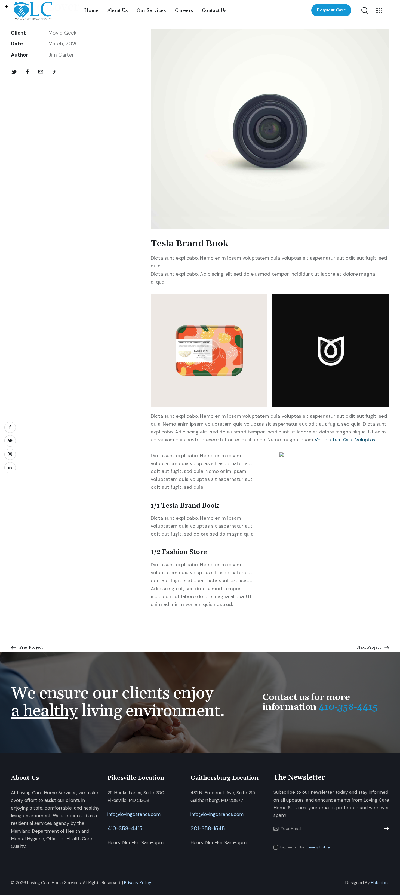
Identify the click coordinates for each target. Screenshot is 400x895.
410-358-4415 (124, 828)
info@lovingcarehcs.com (134, 814)
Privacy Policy (318, 847)
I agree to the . (305, 847)
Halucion (379, 882)
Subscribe (385, 828)
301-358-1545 (207, 828)
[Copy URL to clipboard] (54, 72)
